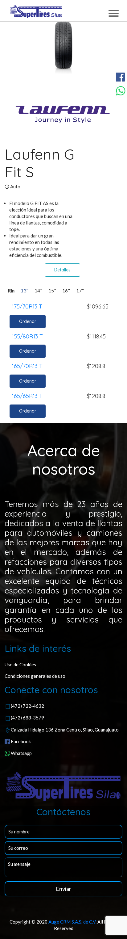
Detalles (62, 270)
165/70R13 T (27, 366)
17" (80, 290)
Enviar (63, 888)
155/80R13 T (27, 336)
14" (38, 290)
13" (24, 290)
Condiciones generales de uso (35, 676)
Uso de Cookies (20, 664)
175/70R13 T (27, 306)
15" (52, 290)
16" (66, 290)
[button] (13, 52)
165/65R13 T (27, 396)
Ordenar (27, 321)
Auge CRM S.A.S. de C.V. (72, 921)
